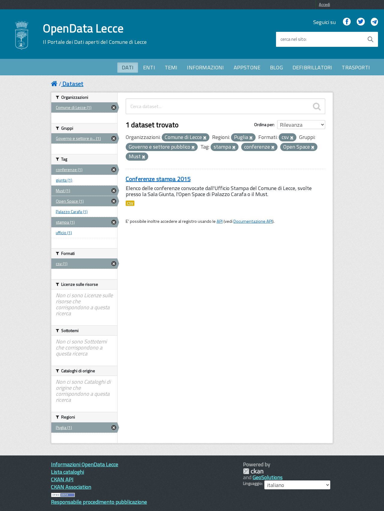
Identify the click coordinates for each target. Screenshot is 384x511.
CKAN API (62, 479)
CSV (130, 203)
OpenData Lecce (95, 34)
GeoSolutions (268, 477)
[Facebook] (347, 22)
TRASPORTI (356, 67)
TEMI (171, 67)
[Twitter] (360, 22)
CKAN (253, 471)
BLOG (276, 67)
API (220, 221)
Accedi (324, 5)
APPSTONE (247, 67)
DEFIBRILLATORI (312, 67)
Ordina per (264, 124)
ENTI (149, 67)
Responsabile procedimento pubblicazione (99, 502)
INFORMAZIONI (205, 67)
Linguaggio (252, 483)
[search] (317, 106)
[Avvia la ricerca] (370, 39)
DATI (128, 67)
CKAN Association (71, 487)
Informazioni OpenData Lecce (84, 464)
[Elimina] (204, 137)
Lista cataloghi (67, 472)
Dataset (72, 83)
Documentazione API (252, 221)
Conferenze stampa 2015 (158, 178)
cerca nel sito (293, 39)
